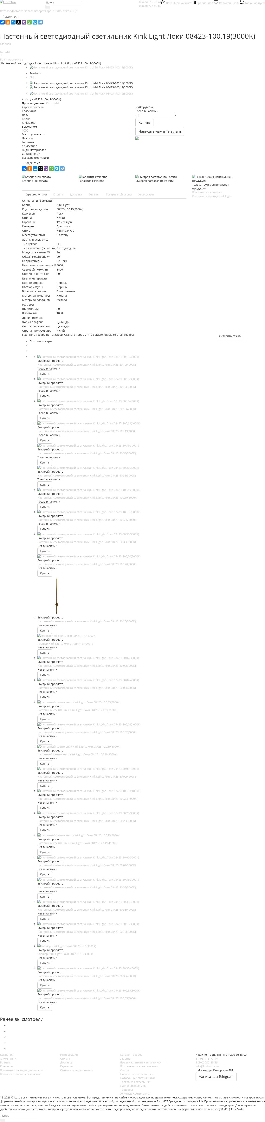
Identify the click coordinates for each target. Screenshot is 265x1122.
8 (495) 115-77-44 (150, 2)
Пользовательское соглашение (20, 1074)
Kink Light (52, 103)
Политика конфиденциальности (21, 1070)
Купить (44, 374)
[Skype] (35, 22)
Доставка (66, 1062)
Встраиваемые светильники (139, 1066)
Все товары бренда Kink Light (212, 196)
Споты (124, 1070)
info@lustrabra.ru (207, 1066)
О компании (8, 1058)
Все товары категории (207, 192)
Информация (69, 1054)
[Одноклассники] (7, 22)
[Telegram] (40, 22)
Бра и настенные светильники (140, 1062)
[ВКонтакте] (2, 22)
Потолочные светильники (137, 1078)
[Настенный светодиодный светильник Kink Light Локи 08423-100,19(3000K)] (81, 67)
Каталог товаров (131, 1054)
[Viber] (24, 22)
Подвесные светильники (136, 1074)
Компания (7, 1054)
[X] (18, 22)
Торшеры (126, 1089)
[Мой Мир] (13, 22)
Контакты (6, 1066)
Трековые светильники (135, 1082)
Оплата (65, 1058)
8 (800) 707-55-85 (150, 6)
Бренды (5, 1062)
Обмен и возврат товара (76, 1070)
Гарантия (66, 1066)
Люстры (125, 1058)
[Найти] (47, 7)
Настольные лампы (133, 1086)
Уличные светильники (135, 1093)
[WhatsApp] (29, 22)
